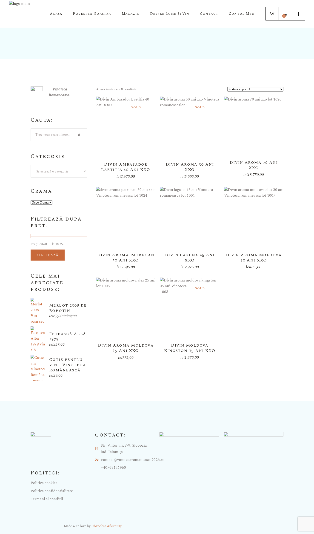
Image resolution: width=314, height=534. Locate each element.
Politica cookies (44, 483)
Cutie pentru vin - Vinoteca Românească (67, 364)
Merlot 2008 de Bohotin (68, 308)
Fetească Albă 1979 (67, 336)
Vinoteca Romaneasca (59, 92)
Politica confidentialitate (52, 491)
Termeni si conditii (47, 499)
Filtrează (48, 255)
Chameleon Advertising (106, 526)
